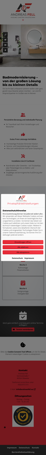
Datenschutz (17, 258)
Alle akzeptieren (23, 252)
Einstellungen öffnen (23, 242)
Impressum (29, 258)
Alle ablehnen (23, 247)
